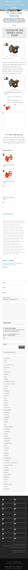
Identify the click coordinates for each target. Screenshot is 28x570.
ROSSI (6, 521)
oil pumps (10, 235)
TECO (5, 535)
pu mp (21, 235)
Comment (5, 267)
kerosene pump (11, 230)
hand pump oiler (13, 229)
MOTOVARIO (7, 512)
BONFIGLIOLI (7, 473)
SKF (5, 526)
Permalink (16, 253)
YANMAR (6, 550)
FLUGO (6, 488)
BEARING (6, 555)
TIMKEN (6, 538)
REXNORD (6, 519)
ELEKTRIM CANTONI (9, 483)
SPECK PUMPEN (8, 528)
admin (23, 58)
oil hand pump (11, 233)
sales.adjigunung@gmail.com (14, 1)
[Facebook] (12, 8)
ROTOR (6, 523)
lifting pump (6, 232)
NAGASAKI (7, 514)
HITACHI (6, 497)
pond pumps (16, 235)
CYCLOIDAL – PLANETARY (10, 564)
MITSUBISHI (7, 509)
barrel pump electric (11, 222)
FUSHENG (6, 492)
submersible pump (14, 243)
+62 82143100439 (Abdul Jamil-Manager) (14, 4)
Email (4, 287)
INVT (5, 500)
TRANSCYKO (7, 540)
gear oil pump (19, 227)
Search (5, 446)
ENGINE (6, 569)
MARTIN (6, 507)
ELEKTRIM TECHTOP (9, 485)
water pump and (11, 247)
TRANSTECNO (7, 545)
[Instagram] (14, 8)
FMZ (5, 490)
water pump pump (10, 250)
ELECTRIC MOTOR (8, 567)
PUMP (17, 221)
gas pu (14, 227)
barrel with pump (9, 224)
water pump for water (12, 249)
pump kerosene (7, 239)
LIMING (6, 504)
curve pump (17, 224)
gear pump (5, 229)
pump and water (16, 236)
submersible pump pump (9, 244)
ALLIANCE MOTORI (9, 466)
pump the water (16, 241)
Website (4, 292)
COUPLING (6, 562)
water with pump (7, 253)
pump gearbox (11, 238)
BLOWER (6, 557)
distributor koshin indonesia (10, 225)
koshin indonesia (19, 230)
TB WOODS (7, 533)
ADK (5, 464)
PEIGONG (6, 516)
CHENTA (6, 476)
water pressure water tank (14, 246)
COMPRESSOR (7, 560)
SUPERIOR (7, 531)
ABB (5, 462)
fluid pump (9, 227)
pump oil (13, 239)
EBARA (6, 481)
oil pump (18, 233)
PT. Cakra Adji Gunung (14, 14)
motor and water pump (15, 232)
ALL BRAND (7, 221)
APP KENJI (7, 469)
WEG (5, 547)
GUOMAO (6, 495)
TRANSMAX (7, 542)
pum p (4, 236)
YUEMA (6, 552)
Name (4, 282)
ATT (5, 471)
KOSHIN (13, 221)
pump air (9, 236)
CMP (5, 478)
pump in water (19, 238)
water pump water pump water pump (15, 252)
